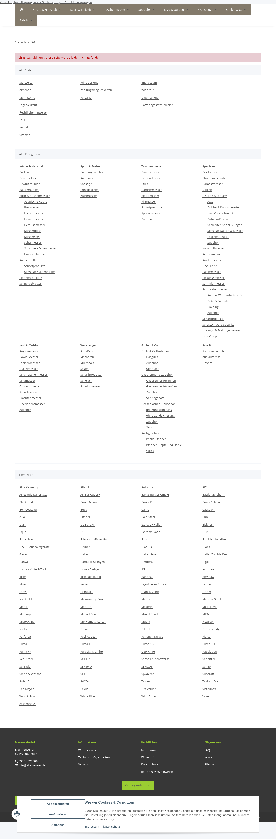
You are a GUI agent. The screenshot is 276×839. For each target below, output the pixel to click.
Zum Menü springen (78, 2)
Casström (208, 509)
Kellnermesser (212, 254)
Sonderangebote (213, 351)
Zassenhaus (27, 704)
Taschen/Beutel (217, 237)
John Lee (208, 569)
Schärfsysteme (29, 392)
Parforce (25, 636)
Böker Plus (148, 502)
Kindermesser (211, 260)
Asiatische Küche (35, 201)
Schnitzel (208, 659)
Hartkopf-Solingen (92, 562)
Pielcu (206, 636)
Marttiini (86, 607)
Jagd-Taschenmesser (33, 374)
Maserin (147, 607)
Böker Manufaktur (92, 502)
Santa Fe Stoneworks (155, 659)
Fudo (144, 539)
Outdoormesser (30, 386)
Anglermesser (28, 351)
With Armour (150, 696)
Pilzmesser (148, 201)
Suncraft (208, 674)
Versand (86, 97)
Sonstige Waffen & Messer (225, 231)
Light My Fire (150, 592)
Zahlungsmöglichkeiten (96, 90)
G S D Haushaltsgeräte (34, 547)
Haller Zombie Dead (215, 554)
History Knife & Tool (32, 569)
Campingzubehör (92, 172)
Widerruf (147, 90)
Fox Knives (26, 539)
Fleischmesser (33, 219)
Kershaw (208, 577)
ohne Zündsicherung (160, 415)
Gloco (23, 554)
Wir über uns (89, 82)
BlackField (26, 502)
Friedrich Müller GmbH (96, 539)
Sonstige (86, 184)
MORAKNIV (26, 621)
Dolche (207, 190)
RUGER (85, 659)
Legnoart (86, 592)
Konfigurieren (57, 814)
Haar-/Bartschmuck (220, 213)
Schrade (25, 666)
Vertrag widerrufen (138, 785)
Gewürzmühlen (29, 184)
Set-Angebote (155, 398)
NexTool (207, 621)
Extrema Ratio (150, 532)
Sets (149, 427)
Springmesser (150, 213)
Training (213, 307)
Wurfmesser (88, 196)
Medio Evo (209, 607)
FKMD (206, 532)
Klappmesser (150, 196)
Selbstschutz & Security (218, 324)
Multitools (87, 363)
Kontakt (24, 127)
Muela (145, 621)
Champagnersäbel (214, 178)
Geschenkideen (29, 178)
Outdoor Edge (211, 629)
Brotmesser (32, 207)
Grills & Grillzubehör (155, 351)
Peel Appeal (88, 636)
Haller (84, 554)
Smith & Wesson (30, 674)
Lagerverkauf (28, 105)
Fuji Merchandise (214, 539)
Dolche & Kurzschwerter (223, 207)
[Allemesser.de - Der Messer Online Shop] (21, 9)
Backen (24, 172)
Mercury (25, 614)
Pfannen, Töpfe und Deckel (164, 445)
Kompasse (87, 178)
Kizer (22, 584)
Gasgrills (152, 357)
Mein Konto (27, 97)
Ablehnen (58, 824)
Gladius (146, 547)
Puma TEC (209, 644)
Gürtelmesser (28, 369)
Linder (206, 592)
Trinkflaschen (89, 190)
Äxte (210, 201)
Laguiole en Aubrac (154, 584)
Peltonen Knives (152, 636)
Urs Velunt (148, 689)
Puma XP (25, 651)
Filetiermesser (33, 213)
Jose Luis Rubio (90, 577)
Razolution (209, 651)
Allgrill (84, 487)
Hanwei (24, 562)
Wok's (150, 451)
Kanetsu (147, 577)
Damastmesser (151, 172)
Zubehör (147, 219)
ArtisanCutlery (90, 494)
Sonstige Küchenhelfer (39, 272)
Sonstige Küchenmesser (40, 248)
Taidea (146, 681)
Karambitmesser (213, 248)
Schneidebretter (30, 283)
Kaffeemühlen (29, 190)
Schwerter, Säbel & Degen (224, 225)
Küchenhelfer (28, 260)
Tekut (84, 689)
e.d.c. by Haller (151, 524)
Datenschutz (111, 826)
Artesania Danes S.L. (33, 494)
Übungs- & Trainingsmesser (221, 330)
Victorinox (209, 689)
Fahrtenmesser (29, 363)
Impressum (91, 826)
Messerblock (32, 231)
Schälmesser (32, 242)
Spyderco (147, 674)
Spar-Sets (152, 369)
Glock (206, 547)
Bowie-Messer (28, 357)
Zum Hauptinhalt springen (18, 2)
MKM (206, 614)
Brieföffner (209, 172)
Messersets (32, 237)
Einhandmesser (152, 178)
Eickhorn (208, 524)
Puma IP (85, 644)
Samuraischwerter (214, 289)
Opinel (85, 629)
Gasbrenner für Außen (161, 386)
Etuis (144, 184)
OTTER (145, 629)
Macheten (87, 357)
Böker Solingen (212, 502)
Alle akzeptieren (58, 803)
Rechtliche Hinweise (33, 112)
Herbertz (147, 562)
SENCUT (146, 666)
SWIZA (84, 681)
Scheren (86, 380)
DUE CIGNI (87, 524)
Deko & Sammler (218, 301)
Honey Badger (89, 569)
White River (88, 696)
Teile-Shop (209, 336)
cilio (22, 517)
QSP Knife (148, 651)
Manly (145, 599)
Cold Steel (148, 517)
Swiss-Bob (26, 681)
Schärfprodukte (34, 266)
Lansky (207, 584)
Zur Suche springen (50, 2)
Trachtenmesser (30, 398)
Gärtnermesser (151, 190)
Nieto (23, 629)
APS (205, 487)
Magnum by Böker (92, 599)
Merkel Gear (88, 614)
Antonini (147, 487)
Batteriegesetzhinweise (157, 105)
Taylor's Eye (210, 681)
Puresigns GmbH (91, 651)
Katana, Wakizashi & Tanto (225, 295)
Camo (145, 509)
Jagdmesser (27, 380)
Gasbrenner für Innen (161, 380)
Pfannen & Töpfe (30, 278)
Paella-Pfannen (156, 439)
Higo (205, 562)
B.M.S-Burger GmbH (155, 494)
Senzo (206, 666)
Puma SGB (148, 644)
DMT (22, 524)
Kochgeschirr (150, 433)
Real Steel (26, 659)
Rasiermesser (211, 272)
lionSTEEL (25, 599)
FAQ (22, 120)
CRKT (206, 517)
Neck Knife (209, 266)
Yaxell (206, 696)
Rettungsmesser (213, 278)
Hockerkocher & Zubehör (158, 404)
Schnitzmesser (90, 386)
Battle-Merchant (213, 494)
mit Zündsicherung (159, 410)
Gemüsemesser (34, 225)
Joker (22, 577)
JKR (143, 569)
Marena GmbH (212, 599)
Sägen (84, 369)
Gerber (85, 547)
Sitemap (25, 135)
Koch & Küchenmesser (34, 196)
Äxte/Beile (87, 351)
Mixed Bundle (150, 614)
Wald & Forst (28, 696)
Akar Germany (29, 487)
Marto (23, 607)
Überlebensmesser (32, 404)
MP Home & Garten (93, 621)
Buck (83, 509)
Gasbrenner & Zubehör (157, 374)
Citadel (85, 517)
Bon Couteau (28, 509)
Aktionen (25, 90)
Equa (22, 532)
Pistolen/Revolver (219, 219)
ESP (82, 532)
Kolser (84, 584)
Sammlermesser (213, 283)
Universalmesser (35, 254)
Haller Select (149, 554)
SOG (83, 674)
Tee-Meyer (26, 689)
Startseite (25, 82)
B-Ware (207, 363)
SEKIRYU (86, 666)
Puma (23, 644)
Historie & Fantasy (214, 196)
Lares (23, 592)
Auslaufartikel (211, 357)
